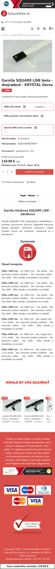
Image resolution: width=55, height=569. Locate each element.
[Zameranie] (27, 252)
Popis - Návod (27, 195)
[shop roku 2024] (27, 470)
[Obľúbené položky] (38, 29)
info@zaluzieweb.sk (14, 559)
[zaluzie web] (15, 13)
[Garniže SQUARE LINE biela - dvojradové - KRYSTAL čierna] (27, 56)
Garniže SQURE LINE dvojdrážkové (25, 35)
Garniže (5, 35)
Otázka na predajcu (27, 201)
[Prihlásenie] (44, 28)
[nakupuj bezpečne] (27, 524)
